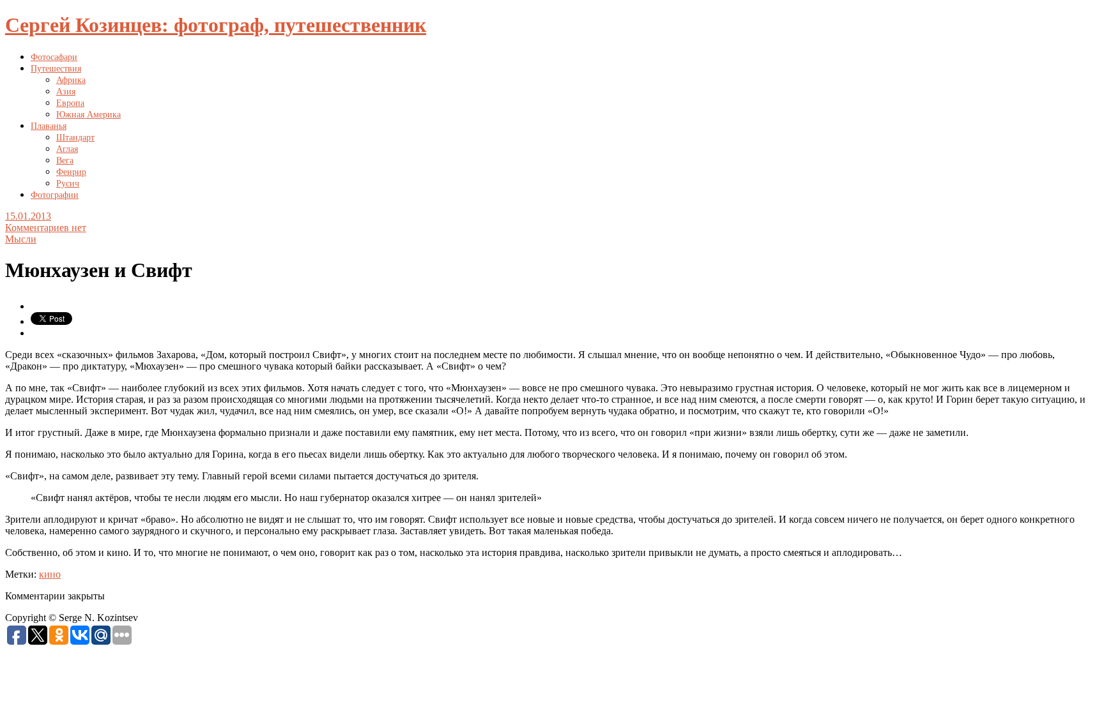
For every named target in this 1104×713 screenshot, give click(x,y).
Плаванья (48, 126)
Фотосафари (54, 57)
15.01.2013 (28, 216)
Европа (70, 103)
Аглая (67, 149)
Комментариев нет (45, 227)
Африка (71, 80)
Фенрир (71, 172)
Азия (65, 91)
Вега (64, 160)
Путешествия (56, 68)
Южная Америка (88, 114)
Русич (67, 183)
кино (50, 574)
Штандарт (75, 137)
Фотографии (55, 195)
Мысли (20, 239)
